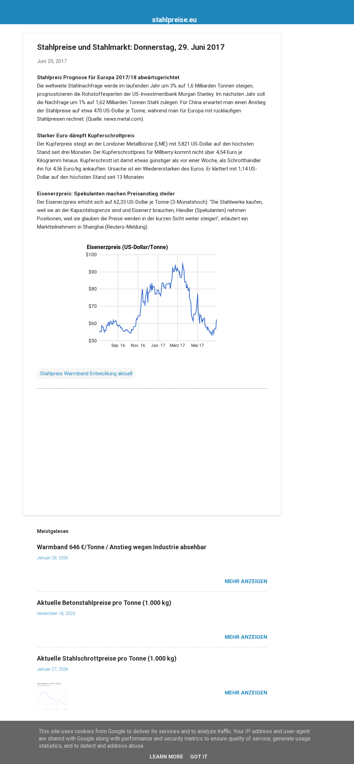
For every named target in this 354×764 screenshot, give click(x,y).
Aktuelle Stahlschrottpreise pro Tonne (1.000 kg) (107, 658)
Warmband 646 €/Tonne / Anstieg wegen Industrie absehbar (121, 547)
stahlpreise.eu (174, 20)
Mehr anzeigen (246, 581)
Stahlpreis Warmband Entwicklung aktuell (86, 373)
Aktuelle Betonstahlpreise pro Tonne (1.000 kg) (104, 602)
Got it (198, 757)
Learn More (166, 757)
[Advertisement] (309, 136)
